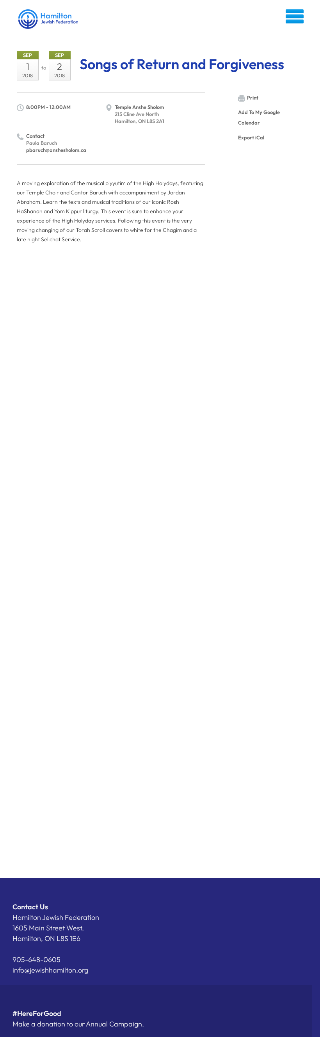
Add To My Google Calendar (259, 117)
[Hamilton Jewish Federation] (48, 19)
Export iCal (251, 137)
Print (252, 97)
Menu (295, 16)
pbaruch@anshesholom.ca (56, 150)
